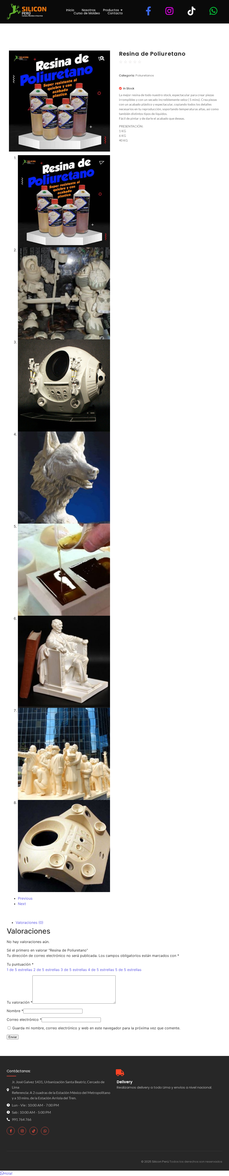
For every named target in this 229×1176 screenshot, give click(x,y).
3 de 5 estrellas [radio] (74, 969)
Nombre (15, 1011)
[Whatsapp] (45, 1131)
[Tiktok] (34, 1131)
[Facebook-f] (11, 1131)
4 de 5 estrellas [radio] (101, 969)
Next (22, 903)
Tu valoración (19, 1002)
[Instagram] (22, 1131)
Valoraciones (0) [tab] (29, 922)
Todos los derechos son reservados (196, 1161)
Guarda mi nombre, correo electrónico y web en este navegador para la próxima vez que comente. (96, 1028)
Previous (25, 898)
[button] (6, 1173)
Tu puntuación (20, 964)
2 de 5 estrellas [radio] (46, 969)
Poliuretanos (145, 75)
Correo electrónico (24, 1019)
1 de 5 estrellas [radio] (19, 969)
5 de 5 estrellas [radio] (128, 969)
